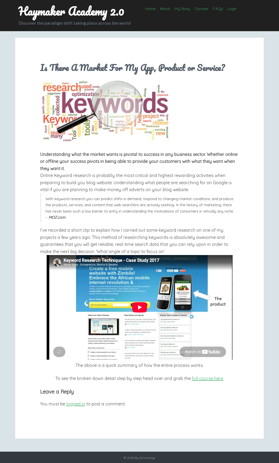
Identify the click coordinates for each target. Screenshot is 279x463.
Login (231, 8)
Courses (201, 8)
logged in (75, 404)
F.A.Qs (218, 8)
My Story (182, 8)
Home (150, 8)
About (165, 8)
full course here (207, 378)
